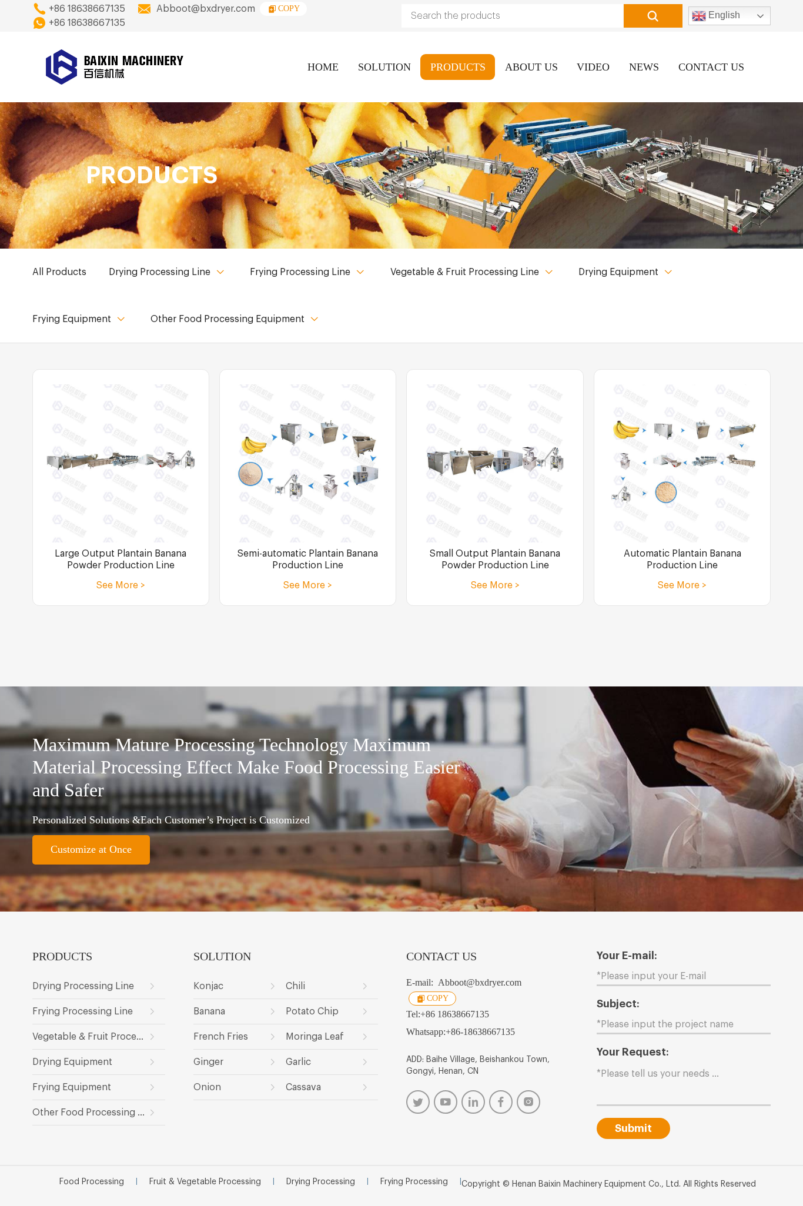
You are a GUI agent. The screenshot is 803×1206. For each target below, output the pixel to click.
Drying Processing (320, 1182)
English (723, 15)
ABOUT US (531, 67)
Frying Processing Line (300, 272)
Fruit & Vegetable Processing (205, 1182)
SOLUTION (384, 67)
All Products (59, 272)
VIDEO (593, 67)
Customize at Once (91, 849)
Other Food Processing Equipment (227, 319)
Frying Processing (414, 1182)
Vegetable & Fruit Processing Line (464, 272)
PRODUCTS (458, 67)
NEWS (644, 67)
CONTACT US (711, 67)
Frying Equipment (71, 319)
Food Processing (91, 1182)
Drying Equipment (618, 272)
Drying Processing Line (159, 272)
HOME (323, 67)
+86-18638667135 (480, 1032)
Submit (633, 1128)
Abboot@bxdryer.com (205, 9)
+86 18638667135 (87, 9)
